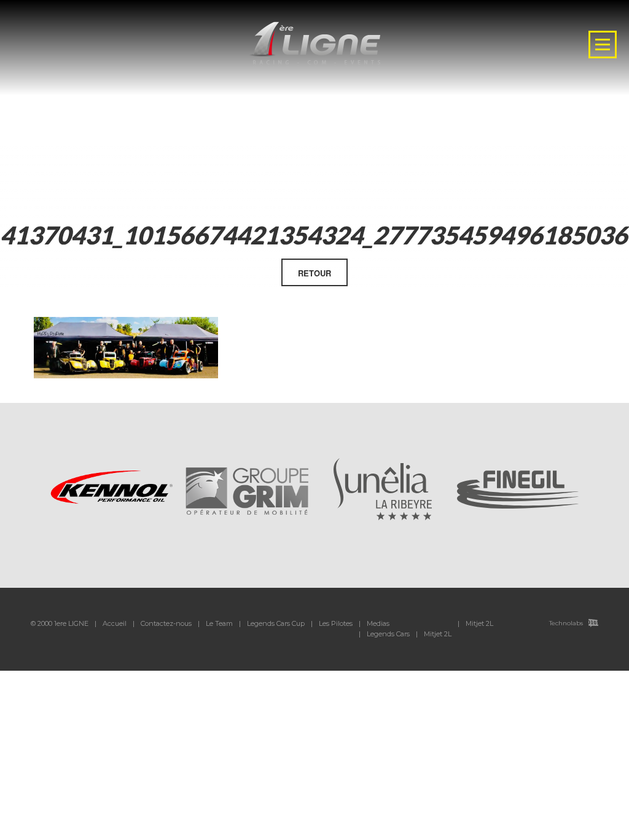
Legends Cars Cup (276, 623)
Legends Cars (388, 634)
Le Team (219, 623)
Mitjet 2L (437, 634)
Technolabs (566, 623)
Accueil (115, 623)
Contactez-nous (166, 623)
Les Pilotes (336, 623)
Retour (314, 273)
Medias (378, 623)
